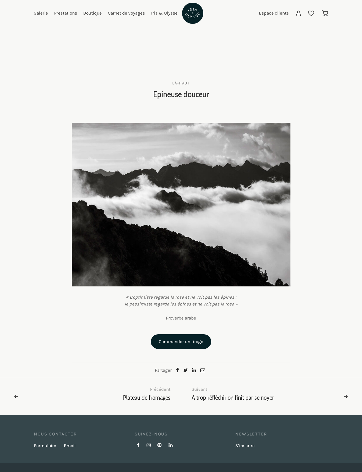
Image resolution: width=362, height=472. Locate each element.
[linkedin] (170, 445)
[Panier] (325, 13)
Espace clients (274, 13)
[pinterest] (159, 445)
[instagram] (148, 445)
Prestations (65, 13)
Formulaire (45, 445)
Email (70, 445)
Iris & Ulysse (164, 13)
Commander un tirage (181, 341)
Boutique (92, 13)
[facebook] (138, 445)
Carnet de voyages (126, 13)
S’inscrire (245, 445)
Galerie (41, 13)
